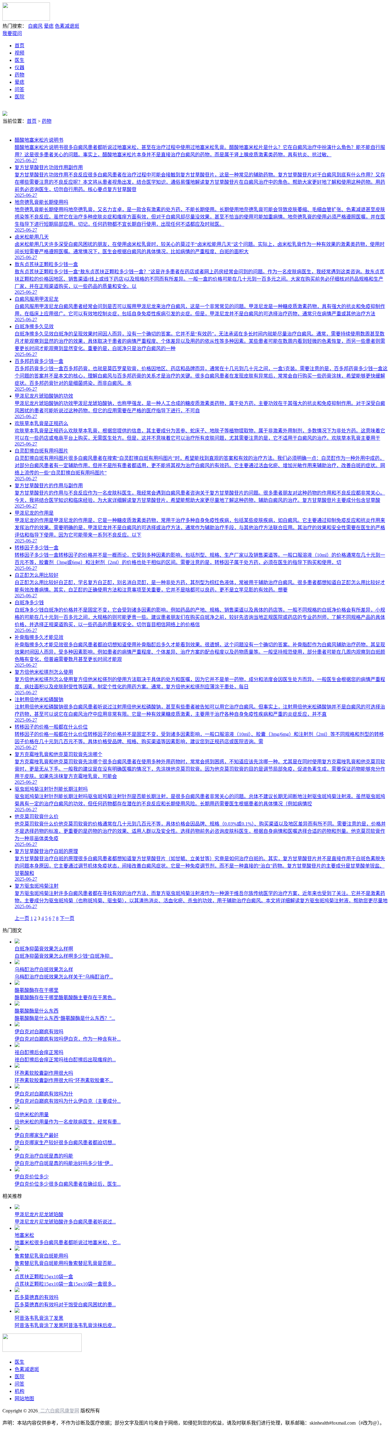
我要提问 (12, 33)
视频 (19, 52)
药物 (19, 74)
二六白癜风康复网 (58, 1410)
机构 (19, 1391)
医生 (19, 60)
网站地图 (24, 1398)
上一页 (22, 918)
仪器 (19, 67)
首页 (19, 45)
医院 (19, 96)
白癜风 (35, 26)
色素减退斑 (67, 26)
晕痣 (49, 26)
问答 (19, 89)
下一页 (67, 918)
